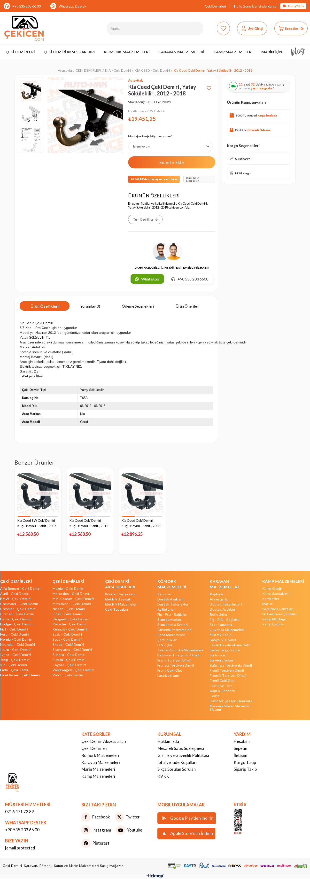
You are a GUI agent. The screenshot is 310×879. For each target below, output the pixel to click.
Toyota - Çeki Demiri (69, 665)
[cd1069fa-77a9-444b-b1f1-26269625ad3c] (21, 783)
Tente (215, 696)
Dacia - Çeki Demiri (15, 619)
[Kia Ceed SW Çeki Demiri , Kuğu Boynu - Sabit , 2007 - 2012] (38, 494)
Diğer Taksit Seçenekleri (192, 179)
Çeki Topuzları (116, 609)
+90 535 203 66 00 (26, 6)
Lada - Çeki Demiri (14, 670)
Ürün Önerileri (187, 306)
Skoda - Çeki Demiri (68, 644)
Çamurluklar (167, 640)
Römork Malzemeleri (100, 755)
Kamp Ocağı (272, 588)
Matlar (267, 604)
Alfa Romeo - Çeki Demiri (20, 588)
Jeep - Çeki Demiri (15, 659)
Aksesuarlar (219, 599)
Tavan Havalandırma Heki (230, 645)
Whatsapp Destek (72, 6)
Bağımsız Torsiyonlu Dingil (178, 655)
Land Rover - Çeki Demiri (20, 675)
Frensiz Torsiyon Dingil (175, 665)
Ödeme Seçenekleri (138, 306)
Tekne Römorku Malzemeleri (180, 650)
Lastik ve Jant (168, 675)
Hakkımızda (168, 741)
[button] (24, 516)
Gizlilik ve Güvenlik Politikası (183, 755)
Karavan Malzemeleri (100, 762)
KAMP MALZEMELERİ (283, 581)
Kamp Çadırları (274, 624)
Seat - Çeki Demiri (67, 639)
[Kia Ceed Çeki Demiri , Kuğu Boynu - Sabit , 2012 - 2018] (90, 494)
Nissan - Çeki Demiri (69, 609)
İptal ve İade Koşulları (177, 762)
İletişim (240, 755)
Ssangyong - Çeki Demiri (72, 649)
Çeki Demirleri (215, 6)
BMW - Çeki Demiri (15, 598)
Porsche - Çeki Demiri (70, 624)
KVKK (163, 776)
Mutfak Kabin (221, 635)
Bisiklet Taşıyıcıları (120, 594)
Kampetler (270, 598)
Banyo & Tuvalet (223, 640)
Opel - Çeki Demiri (67, 614)
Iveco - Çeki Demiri (15, 654)
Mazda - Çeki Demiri (69, 588)
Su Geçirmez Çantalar (279, 614)
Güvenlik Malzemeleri (174, 629)
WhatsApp (150, 279)
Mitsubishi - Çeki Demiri (72, 604)
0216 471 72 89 (19, 811)
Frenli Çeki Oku (169, 670)
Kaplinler (164, 594)
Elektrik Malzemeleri (121, 604)
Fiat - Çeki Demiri (14, 629)
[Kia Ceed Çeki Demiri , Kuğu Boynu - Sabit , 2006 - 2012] (142, 494)
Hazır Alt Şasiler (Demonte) (232, 701)
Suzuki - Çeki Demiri (69, 659)
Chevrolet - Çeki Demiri (19, 604)
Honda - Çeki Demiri (16, 639)
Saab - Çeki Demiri (67, 634)
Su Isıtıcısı (218, 655)
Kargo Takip (245, 762)
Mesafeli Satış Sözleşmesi (180, 748)
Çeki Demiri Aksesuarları (103, 741)
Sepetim (241, 748)
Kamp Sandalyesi (276, 593)
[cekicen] (245, 822)
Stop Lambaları (169, 619)
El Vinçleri (165, 645)
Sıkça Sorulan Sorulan (176, 769)
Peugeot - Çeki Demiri (70, 619)
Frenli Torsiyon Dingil (174, 660)
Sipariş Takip (245, 769)
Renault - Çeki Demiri (70, 629)
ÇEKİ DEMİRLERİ (16, 581)
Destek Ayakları (170, 599)
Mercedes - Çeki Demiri (71, 593)
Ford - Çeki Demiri (14, 634)
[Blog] (298, 52)
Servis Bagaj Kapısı (225, 650)
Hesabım (242, 741)
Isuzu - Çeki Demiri (15, 649)
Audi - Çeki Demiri (14, 593)
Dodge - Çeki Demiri (16, 624)
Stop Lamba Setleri (172, 624)
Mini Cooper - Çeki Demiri (73, 598)
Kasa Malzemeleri (171, 635)
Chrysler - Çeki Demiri (18, 609)
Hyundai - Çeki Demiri (17, 644)
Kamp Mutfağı (273, 619)
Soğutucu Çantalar (277, 609)
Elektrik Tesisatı (118, 599)
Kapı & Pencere (222, 690)
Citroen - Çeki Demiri (17, 614)
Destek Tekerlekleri (173, 604)
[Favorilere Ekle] (209, 86)
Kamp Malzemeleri (98, 776)
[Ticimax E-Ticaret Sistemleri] (155, 877)
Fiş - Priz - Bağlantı (172, 614)
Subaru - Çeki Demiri (69, 654)
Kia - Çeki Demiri (13, 665)
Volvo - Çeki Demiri (68, 675)
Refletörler (166, 609)
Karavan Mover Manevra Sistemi (229, 707)
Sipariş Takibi (295, 6)
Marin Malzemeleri (98, 769)
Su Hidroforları (221, 660)
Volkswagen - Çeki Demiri (73, 670)
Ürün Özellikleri (45, 306)
